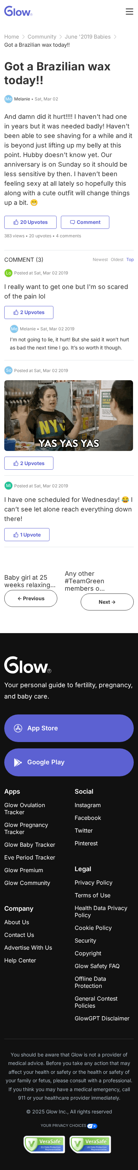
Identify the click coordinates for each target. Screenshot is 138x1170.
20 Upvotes (34, 222)
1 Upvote (30, 535)
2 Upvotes (32, 312)
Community (42, 36)
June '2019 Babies (88, 36)
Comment (88, 222)
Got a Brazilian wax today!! (37, 44)
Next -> (107, 602)
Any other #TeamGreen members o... (85, 581)
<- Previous (31, 598)
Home (11, 36)
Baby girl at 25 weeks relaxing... (30, 581)
